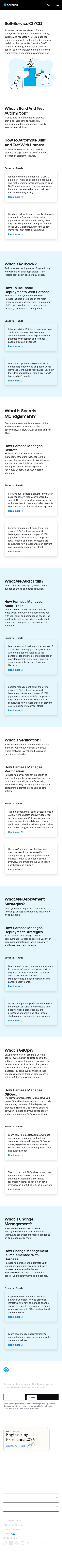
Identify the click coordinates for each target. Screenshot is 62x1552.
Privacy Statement (11, 1529)
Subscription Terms (12, 1521)
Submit (32, 1398)
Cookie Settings (10, 1538)
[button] (48, 5)
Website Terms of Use (13, 1525)
